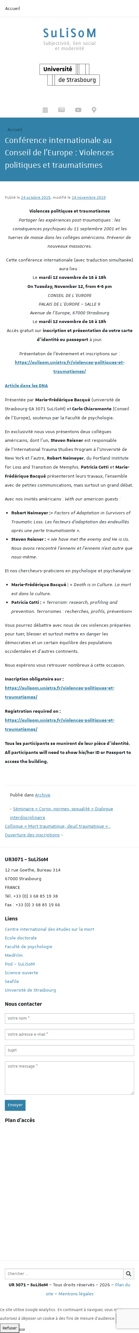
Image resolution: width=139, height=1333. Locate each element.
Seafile (12, 981)
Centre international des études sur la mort (49, 929)
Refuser (10, 1328)
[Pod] (78, 111)
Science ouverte (21, 973)
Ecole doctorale (21, 938)
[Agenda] (45, 111)
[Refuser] (22, 1329)
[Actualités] (61, 111)
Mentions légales (76, 1294)
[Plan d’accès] (94, 111)
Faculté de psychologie (28, 946)
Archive (42, 795)
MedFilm (14, 955)
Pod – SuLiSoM (20, 964)
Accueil (12, 8)
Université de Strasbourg (30, 990)
